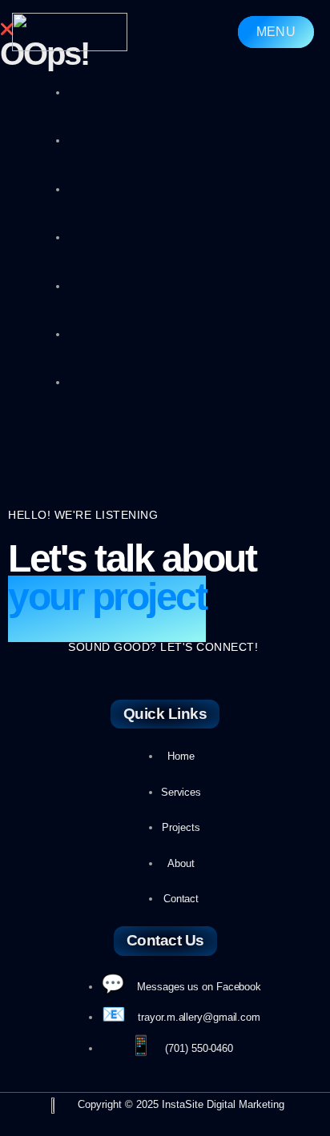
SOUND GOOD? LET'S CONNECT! (163, 646)
